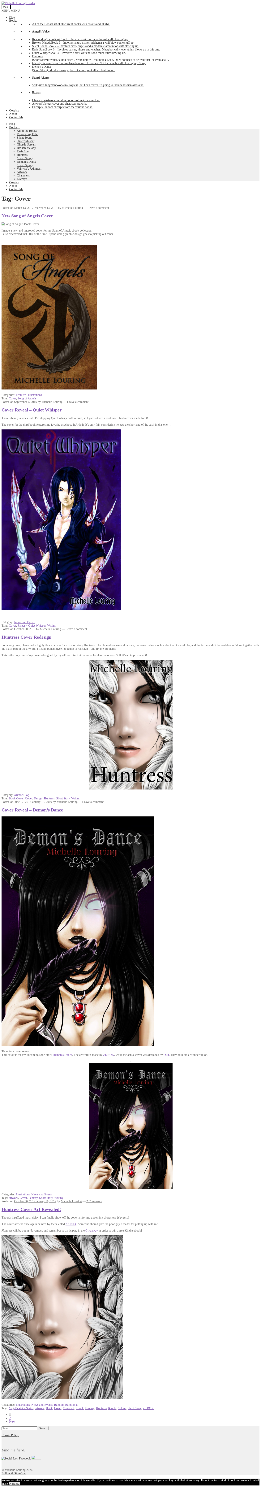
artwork (13, 1197)
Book (49, 1408)
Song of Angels (27, 398)
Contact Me (16, 117)
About (13, 113)
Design (38, 798)
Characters (23, 175)
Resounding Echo (27, 134)
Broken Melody (26, 148)
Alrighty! (14, 1483)
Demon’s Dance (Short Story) (26, 163)
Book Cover (16, 798)
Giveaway (91, 1230)
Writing (51, 625)
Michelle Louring (72, 207)
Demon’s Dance (62, 1054)
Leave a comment (98, 207)
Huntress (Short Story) (24, 156)
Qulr (166, 1054)
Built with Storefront (14, 1473)
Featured (21, 395)
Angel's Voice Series (21, 1408)
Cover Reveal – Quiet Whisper (32, 409)
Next (12, 1421)
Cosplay (14, 110)
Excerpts (22, 178)
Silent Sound (24, 137)
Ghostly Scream (26, 144)
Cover (12, 398)
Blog (12, 17)
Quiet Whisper (25, 141)
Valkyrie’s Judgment (29, 168)
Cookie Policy (10, 1435)
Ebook (80, 1408)
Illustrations (35, 395)
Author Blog (21, 795)
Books (13, 20)
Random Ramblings (66, 1404)
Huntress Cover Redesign (26, 637)
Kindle (112, 1408)
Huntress (49, 798)
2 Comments (94, 1201)
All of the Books (27, 130)
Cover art (68, 1408)
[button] (11, 10)
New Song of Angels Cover (27, 215)
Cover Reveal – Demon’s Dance (32, 809)
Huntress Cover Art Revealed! (31, 1209)
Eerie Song (23, 151)
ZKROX (108, 1054)
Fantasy (22, 625)
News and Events (24, 622)
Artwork (22, 172)
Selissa (122, 1408)
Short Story (63, 798)
